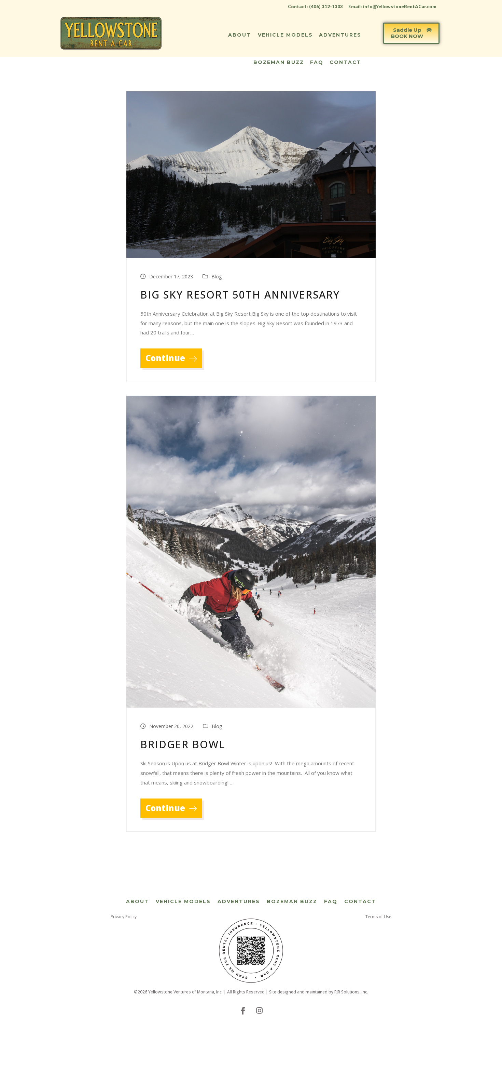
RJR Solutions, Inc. (351, 992)
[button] (411, 33)
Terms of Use (378, 917)
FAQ (316, 62)
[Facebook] (243, 1010)
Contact (345, 62)
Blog (216, 276)
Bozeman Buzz (278, 62)
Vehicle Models (285, 35)
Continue (166, 358)
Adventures (340, 35)
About (239, 35)
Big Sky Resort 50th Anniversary (240, 295)
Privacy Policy (124, 917)
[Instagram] (259, 1010)
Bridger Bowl (182, 744)
